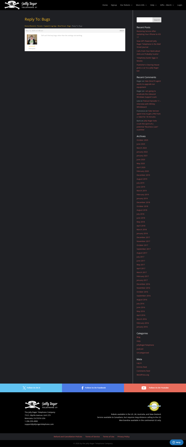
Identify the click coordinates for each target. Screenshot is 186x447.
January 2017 (142, 280)
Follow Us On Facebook (95, 388)
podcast (140, 349)
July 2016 (140, 303)
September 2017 (144, 249)
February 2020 (143, 171)
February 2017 (143, 276)
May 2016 (141, 311)
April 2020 (141, 167)
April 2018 (141, 226)
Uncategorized (143, 352)
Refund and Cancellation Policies (68, 436)
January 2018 (142, 233)
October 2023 (142, 140)
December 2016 (143, 284)
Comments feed (143, 371)
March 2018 (142, 229)
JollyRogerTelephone (145, 345)
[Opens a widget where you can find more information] (176, 442)
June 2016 (141, 307)
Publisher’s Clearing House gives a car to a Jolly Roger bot (148, 68)
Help (152, 5)
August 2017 (142, 253)
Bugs (69, 26)
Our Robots (125, 5)
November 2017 (143, 241)
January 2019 (142, 198)
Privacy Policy (124, 436)
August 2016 (142, 299)
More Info (140, 5)
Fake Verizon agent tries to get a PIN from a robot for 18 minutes (149, 114)
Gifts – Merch (166, 5)
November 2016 (143, 288)
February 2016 (143, 323)
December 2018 (143, 202)
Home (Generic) (30, 26)
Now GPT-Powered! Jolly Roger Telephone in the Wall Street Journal (149, 44)
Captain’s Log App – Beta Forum (55, 26)
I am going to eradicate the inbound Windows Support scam (147, 94)
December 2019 (143, 175)
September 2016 (144, 296)
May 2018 (141, 222)
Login (179, 5)
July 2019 (140, 183)
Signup (114, 5)
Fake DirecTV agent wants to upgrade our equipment (149, 84)
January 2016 (142, 327)
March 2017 (142, 272)
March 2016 (142, 319)
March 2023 (142, 148)
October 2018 (142, 206)
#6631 (122, 31)
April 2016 (141, 315)
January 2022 (142, 152)
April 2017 (141, 268)
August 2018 (142, 210)
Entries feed (142, 367)
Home (105, 5)
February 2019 (143, 194)
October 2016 (142, 292)
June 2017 (141, 261)
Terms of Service (92, 436)
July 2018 (140, 214)
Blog (138, 337)
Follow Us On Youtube (159, 388)
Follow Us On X (33, 388)
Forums (40, 26)
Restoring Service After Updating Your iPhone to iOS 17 (149, 34)
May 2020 (141, 163)
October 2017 (142, 245)
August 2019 (142, 179)
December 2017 (143, 237)
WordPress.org (143, 375)
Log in (139, 363)
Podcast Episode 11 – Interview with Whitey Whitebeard (149, 104)
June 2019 (141, 187)
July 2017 (140, 257)
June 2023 (141, 144)
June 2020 (141, 159)
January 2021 (142, 155)
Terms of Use (108, 436)
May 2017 (141, 264)
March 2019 (142, 190)
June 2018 (141, 218)
